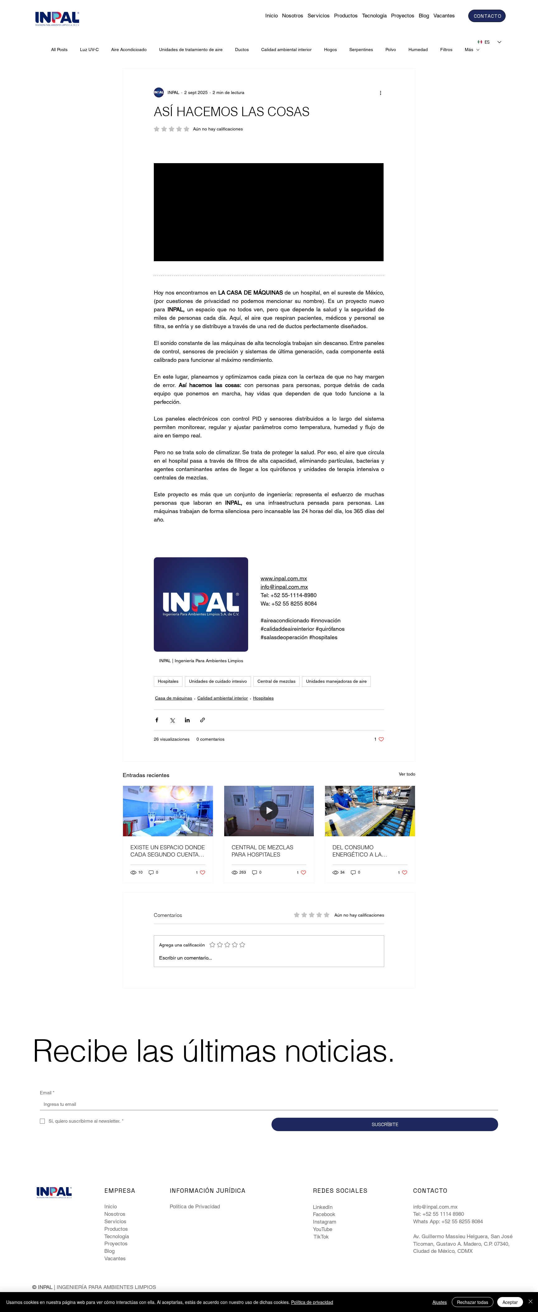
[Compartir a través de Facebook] (157, 720)
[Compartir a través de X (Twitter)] (172, 720)
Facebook (324, 1214)
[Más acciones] (380, 92)
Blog (109, 1251)
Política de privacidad (312, 1302)
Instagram (324, 1222)
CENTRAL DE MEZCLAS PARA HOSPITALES (262, 851)
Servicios (115, 1221)
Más (469, 49)
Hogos (330, 49)
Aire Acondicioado (129, 49)
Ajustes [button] (439, 1302)
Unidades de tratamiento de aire (191, 49)
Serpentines (361, 49)
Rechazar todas (472, 1302)
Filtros (446, 49)
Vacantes (115, 1258)
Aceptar (510, 1302)
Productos (116, 1229)
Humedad (418, 49)
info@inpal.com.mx (435, 1207)
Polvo (390, 49)
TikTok (321, 1237)
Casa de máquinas (173, 698)
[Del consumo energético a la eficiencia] (370, 811)
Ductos (242, 49)
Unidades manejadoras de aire (336, 681)
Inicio (110, 1206)
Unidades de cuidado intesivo (218, 681)
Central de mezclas (276, 681)
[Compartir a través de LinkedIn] (187, 720)
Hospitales (168, 681)
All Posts (59, 49)
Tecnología (116, 1236)
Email (47, 1092)
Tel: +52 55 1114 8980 (438, 1214)
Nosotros (114, 1214)
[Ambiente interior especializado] (168, 811)
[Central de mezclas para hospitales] (269, 811)
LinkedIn (323, 1207)
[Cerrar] (530, 1302)
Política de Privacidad (195, 1206)
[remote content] (269, 212)
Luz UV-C (89, 49)
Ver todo (407, 774)
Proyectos (116, 1243)
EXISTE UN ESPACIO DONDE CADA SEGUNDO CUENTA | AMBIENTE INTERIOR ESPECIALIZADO (167, 851)
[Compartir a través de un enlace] (202, 720)
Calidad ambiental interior (286, 49)
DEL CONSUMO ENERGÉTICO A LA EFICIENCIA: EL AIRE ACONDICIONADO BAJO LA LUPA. (369, 851)
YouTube (322, 1229)
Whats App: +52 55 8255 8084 (448, 1221)
